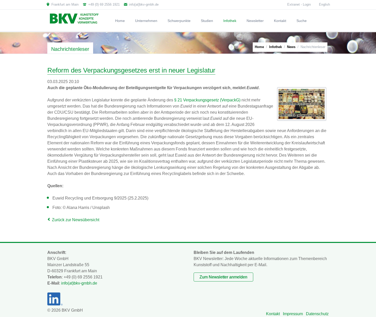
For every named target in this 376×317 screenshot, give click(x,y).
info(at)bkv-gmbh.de (79, 283)
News (291, 47)
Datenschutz (317, 314)
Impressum (293, 314)
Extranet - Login (299, 4)
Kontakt (273, 314)
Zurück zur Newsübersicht (75, 220)
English (324, 4)
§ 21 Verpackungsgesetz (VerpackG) (207, 100)
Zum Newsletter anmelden (223, 277)
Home (259, 47)
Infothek (275, 47)
